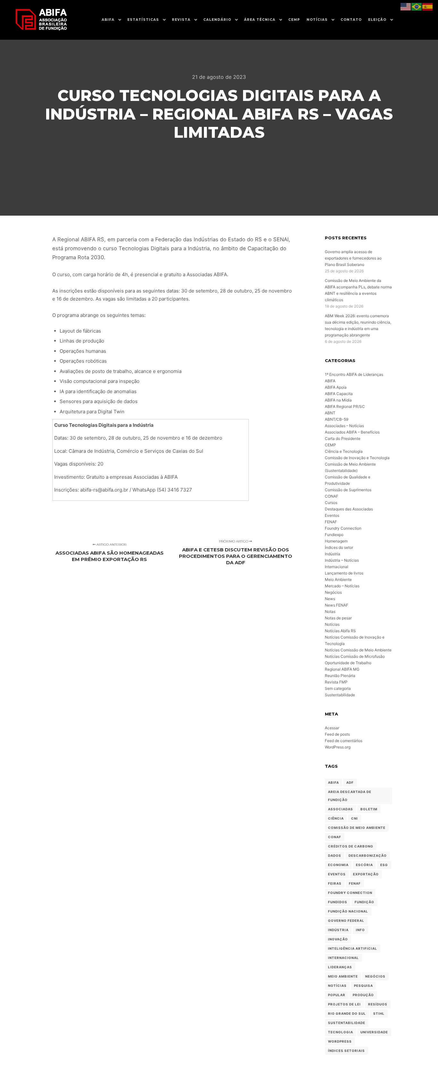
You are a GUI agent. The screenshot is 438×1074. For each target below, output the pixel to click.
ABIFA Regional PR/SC (345, 406)
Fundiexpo (334, 534)
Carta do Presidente (342, 438)
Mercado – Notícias (342, 585)
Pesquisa (363, 985)
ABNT (330, 412)
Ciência (336, 818)
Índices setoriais (346, 1051)
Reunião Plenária (340, 675)
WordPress (340, 1041)
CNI (354, 818)
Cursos (331, 502)
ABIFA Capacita (339, 393)
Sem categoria (338, 688)
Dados (334, 855)
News (330, 598)
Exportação (366, 874)
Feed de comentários (343, 740)
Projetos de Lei (344, 1004)
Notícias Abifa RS (340, 630)
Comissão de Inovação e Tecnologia (357, 457)
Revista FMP (336, 682)
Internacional (336, 566)
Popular (336, 995)
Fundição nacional (348, 911)
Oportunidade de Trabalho (348, 662)
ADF (350, 782)
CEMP (330, 444)
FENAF (331, 521)
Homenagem (336, 541)
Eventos (332, 515)
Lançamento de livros (344, 573)
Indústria (332, 553)
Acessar (332, 727)
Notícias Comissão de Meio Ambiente (358, 650)
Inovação (338, 939)
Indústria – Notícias (342, 560)
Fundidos (337, 902)
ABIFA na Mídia (338, 400)
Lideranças (340, 967)
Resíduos (377, 1004)
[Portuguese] (416, 6)
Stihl (378, 1013)
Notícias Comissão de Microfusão (355, 656)
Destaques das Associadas (349, 509)
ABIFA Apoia (336, 387)
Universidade (374, 1032)
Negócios (333, 592)
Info (360, 930)
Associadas (340, 809)
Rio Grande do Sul (347, 1013)
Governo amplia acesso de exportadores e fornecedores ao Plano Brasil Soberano (353, 258)
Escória (364, 865)
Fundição (364, 902)
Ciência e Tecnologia (344, 451)
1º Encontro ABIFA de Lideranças (354, 374)
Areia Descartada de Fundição (349, 796)
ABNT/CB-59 (336, 419)
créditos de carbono (350, 846)
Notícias (332, 624)
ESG (384, 865)
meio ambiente (343, 976)
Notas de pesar (338, 617)
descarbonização (368, 855)
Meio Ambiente (338, 579)
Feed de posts (337, 734)
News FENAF (336, 605)
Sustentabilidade (340, 694)
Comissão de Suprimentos (348, 489)
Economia (338, 865)
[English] (405, 6)
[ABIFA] (41, 20)
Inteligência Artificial (352, 948)
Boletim (368, 809)
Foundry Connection (343, 528)
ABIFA (330, 380)
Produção (363, 995)
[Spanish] (427, 6)
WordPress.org (337, 747)
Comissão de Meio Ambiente (356, 828)
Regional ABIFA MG (342, 669)
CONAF (331, 496)
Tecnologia (340, 1032)
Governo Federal (346, 920)
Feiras (334, 883)
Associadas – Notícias (344, 425)
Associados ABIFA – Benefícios (352, 432)
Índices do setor (339, 547)
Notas (330, 611)
